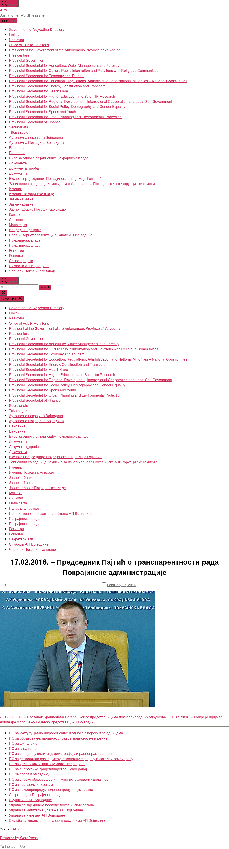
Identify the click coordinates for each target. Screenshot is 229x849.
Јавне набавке (21, 199)
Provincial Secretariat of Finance (35, 121)
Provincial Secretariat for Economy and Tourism (46, 75)
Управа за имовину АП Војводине (37, 815)
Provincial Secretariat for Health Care (38, 91)
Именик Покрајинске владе (31, 193)
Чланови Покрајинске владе (32, 270)
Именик (15, 188)
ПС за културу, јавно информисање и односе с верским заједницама (66, 733)
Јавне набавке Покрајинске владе (37, 209)
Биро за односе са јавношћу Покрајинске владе (48, 157)
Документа (18, 163)
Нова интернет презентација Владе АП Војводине (50, 234)
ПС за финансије (23, 743)
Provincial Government (27, 60)
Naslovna (16, 39)
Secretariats (18, 127)
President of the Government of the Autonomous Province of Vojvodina (64, 50)
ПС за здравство (23, 748)
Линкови (16, 219)
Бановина (17, 147)
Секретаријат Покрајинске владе (36, 794)
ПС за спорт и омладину (29, 774)
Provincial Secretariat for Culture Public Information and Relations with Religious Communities (83, 70)
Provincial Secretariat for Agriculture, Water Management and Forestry (64, 65)
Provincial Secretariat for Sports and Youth (42, 111)
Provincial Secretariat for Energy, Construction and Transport (57, 85)
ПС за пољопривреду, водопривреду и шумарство (51, 789)
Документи (18, 173)
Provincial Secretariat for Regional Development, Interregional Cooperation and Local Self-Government (90, 101)
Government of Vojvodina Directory (36, 29)
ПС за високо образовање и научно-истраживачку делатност (59, 779)
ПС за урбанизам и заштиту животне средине (47, 763)
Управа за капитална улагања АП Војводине (46, 810)
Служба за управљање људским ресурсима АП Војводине (57, 820)
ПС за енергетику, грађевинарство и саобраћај (48, 768)
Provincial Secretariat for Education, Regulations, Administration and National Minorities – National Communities (98, 80)
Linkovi (14, 34)
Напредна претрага (25, 229)
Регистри (16, 250)
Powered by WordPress (19, 837)
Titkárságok (18, 132)
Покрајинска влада (24, 240)
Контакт (15, 214)
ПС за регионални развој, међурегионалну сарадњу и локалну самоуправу (71, 758)
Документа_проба (24, 168)
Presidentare (19, 55)
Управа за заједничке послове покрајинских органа (51, 804)
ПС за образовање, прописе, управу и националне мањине (58, 738)
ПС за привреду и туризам (31, 784)
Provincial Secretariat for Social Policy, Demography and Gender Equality (67, 106)
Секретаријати (21, 260)
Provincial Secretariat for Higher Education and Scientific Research (62, 96)
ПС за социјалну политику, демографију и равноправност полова (63, 753)
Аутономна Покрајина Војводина (36, 142)
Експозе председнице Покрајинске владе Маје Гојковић (55, 178)
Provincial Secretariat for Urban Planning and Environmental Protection (65, 116)
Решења (16, 255)
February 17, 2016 (121, 584)
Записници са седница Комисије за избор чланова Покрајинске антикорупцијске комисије (83, 183)
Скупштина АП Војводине (30, 799)
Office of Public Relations (29, 44)
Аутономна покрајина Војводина (36, 137)
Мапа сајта (18, 224)
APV (3, 10)
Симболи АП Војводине (29, 265)
